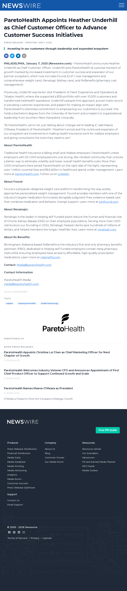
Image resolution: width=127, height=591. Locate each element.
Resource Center (91, 449)
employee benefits (27, 303)
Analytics (12, 474)
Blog (47, 453)
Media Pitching (15, 466)
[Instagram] (24, 532)
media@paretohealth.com (21, 284)
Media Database (16, 461)
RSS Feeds (88, 466)
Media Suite (14, 457)
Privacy (35, 538)
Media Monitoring (17, 470)
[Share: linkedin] (18, 56)
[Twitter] (14, 532)
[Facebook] (9, 532)
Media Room (14, 479)
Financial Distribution (18, 453)
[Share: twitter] (12, 56)
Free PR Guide (108, 430)
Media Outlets (90, 470)
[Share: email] (24, 56)
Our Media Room (54, 461)
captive (9, 303)
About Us (50, 449)
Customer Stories (54, 457)
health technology (49, 303)
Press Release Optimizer (21, 487)
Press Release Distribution (22, 449)
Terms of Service (17, 538)
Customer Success (17, 483)
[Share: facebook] (6, 56)
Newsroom (88, 457)
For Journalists (90, 453)
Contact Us (13, 500)
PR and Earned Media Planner (98, 461)
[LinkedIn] (19, 532)
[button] (121, 5)
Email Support (15, 504)
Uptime (47, 538)
